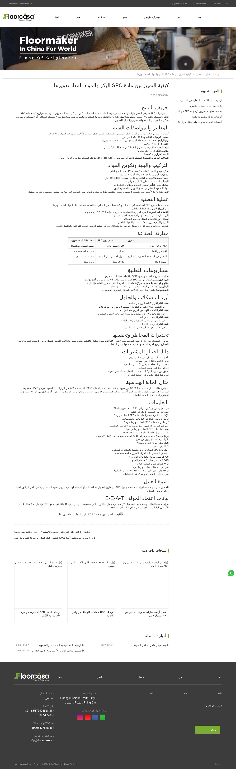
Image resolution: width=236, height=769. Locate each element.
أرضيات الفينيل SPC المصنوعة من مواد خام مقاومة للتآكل (40, 614)
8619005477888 (199, 4)
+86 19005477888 (220, 4)
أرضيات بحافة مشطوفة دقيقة (207, 116)
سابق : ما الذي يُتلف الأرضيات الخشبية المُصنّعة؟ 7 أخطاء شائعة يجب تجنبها (52, 532)
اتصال (56, 17)
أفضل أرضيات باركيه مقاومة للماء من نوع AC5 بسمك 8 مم (145, 614)
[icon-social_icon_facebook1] (96, 717)
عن (180, 677)
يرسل (214, 729)
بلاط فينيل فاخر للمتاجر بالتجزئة (150, 645)
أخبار (208, 74)
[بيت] (19, 17)
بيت (199, 17)
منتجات (140, 677)
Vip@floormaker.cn (179, 4)
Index (217, 764)
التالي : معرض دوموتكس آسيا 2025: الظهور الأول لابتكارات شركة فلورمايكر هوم (55, 537)
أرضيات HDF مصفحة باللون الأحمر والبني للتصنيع (92, 614)
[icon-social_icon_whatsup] (103, 717)
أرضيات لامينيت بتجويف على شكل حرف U (200, 122)
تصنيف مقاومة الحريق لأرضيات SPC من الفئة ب (56, 650)
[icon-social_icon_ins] (81, 717)
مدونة (198, 74)
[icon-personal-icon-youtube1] (88, 717)
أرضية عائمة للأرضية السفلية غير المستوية (60, 645)
